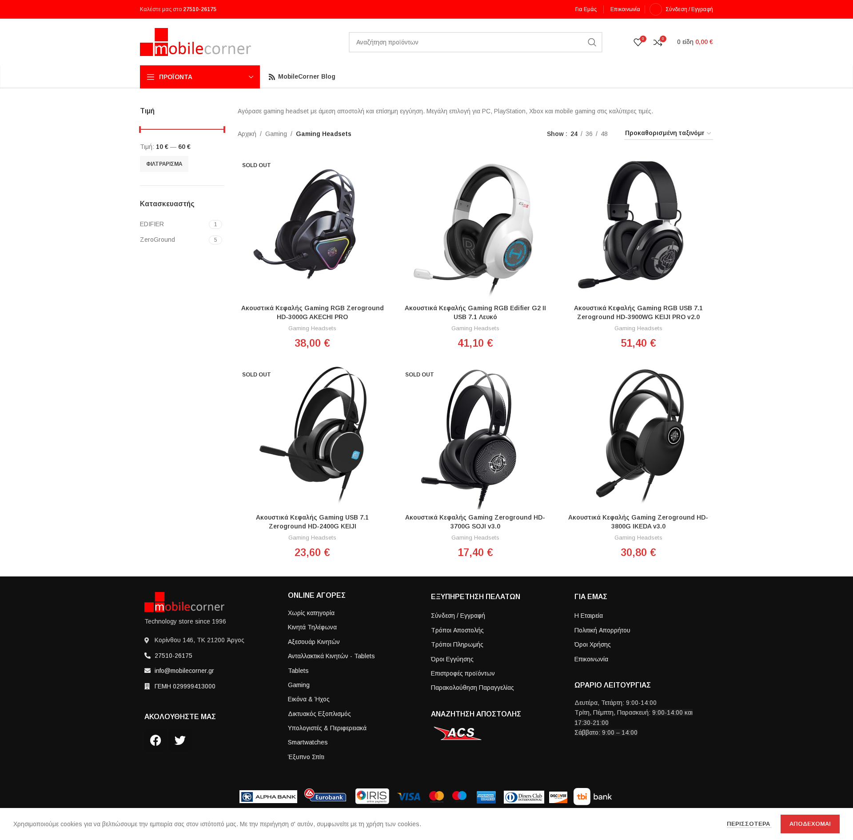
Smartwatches (308, 742)
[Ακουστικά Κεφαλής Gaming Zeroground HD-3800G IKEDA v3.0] (638, 436)
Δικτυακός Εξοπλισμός (319, 713)
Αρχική (247, 133)
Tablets (298, 670)
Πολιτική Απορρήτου (602, 630)
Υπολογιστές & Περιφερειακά (327, 728)
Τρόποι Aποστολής (457, 630)
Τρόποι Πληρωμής (457, 644)
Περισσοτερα (749, 823)
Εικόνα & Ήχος (309, 699)
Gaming (276, 133)
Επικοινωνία (591, 659)
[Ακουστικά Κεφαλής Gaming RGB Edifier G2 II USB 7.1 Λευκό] (475, 226)
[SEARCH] (592, 42)
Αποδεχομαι (810, 823)
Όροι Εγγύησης (452, 659)
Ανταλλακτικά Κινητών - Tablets (331, 656)
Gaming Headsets (312, 328)
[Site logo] (195, 41)
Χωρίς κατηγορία (311, 612)
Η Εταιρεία (588, 615)
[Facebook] (155, 740)
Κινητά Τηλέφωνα (312, 627)
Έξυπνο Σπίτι (306, 756)
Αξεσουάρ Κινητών (314, 641)
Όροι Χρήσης (592, 644)
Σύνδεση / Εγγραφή (458, 615)
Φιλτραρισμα (164, 164)
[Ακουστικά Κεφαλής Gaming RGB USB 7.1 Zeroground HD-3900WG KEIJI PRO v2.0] (638, 226)
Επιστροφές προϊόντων (463, 673)
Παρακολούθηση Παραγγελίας (472, 687)
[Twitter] (180, 740)
